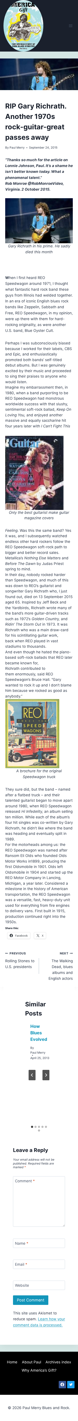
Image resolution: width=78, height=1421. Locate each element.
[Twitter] (71, 1384)
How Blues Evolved (38, 1033)
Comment (25, 1181)
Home (12, 1362)
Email (21, 1264)
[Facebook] (62, 1384)
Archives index (58, 1362)
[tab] (32, 1127)
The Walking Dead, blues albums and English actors (61, 966)
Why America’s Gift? (39, 1370)
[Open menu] (71, 25)
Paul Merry (17, 147)
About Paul (31, 1362)
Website (22, 1285)
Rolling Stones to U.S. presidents (19, 960)
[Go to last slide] (32, 1075)
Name (21, 1243)
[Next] (45, 1075)
